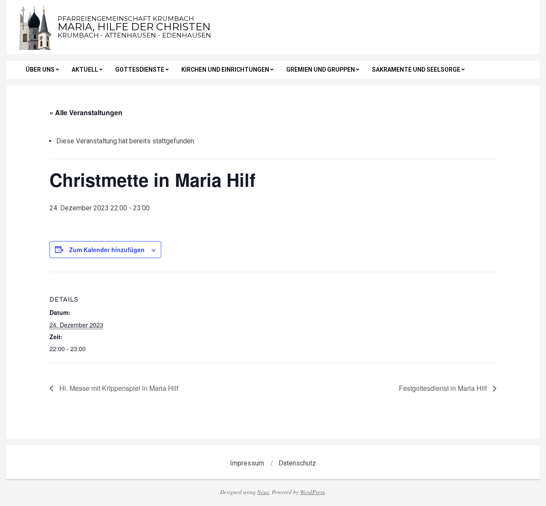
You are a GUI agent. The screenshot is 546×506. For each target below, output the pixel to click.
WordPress (312, 492)
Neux (263, 492)
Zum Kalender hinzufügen (107, 249)
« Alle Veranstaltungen (85, 112)
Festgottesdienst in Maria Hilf (443, 388)
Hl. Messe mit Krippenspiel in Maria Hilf (118, 388)
